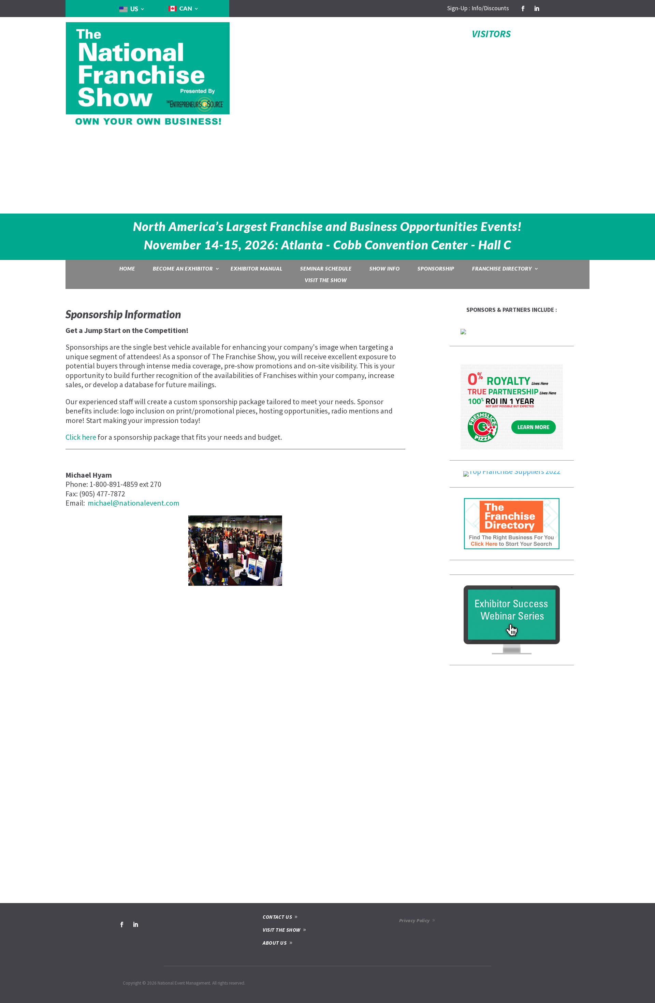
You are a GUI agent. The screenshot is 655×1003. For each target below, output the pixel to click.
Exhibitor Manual (256, 268)
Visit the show (326, 280)
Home (127, 268)
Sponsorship (436, 268)
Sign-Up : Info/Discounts (478, 8)
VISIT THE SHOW (281, 930)
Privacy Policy (414, 920)
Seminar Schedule (326, 268)
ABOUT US (275, 943)
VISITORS (491, 33)
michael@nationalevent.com (133, 503)
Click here (81, 437)
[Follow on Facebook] (523, 8)
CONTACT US (277, 917)
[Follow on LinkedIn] (536, 8)
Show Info (384, 268)
